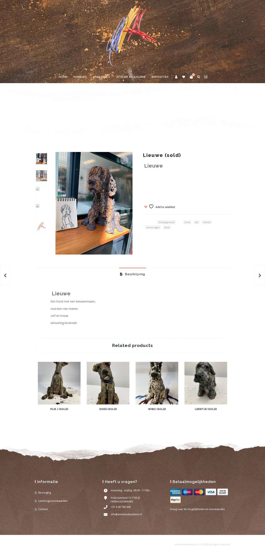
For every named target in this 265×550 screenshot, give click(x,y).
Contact (43, 509)
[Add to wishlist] (73, 418)
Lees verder (52, 417)
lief (196, 222)
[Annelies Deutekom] (132, 35)
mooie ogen (153, 227)
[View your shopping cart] (191, 77)
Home (63, 76)
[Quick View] (66, 418)
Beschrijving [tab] (134, 274)
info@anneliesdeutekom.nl (126, 514)
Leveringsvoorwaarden (53, 501)
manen (207, 222)
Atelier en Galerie (131, 76)
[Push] (260, 275)
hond (187, 222)
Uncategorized (55, 113)
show (205, 77)
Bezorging (44, 492)
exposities (160, 76)
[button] (124, 160)
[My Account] (176, 77)
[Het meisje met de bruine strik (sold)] (5, 275)
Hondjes (80, 76)
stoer (167, 227)
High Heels (101, 76)
